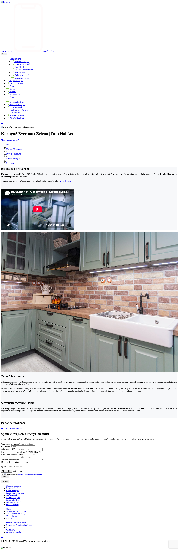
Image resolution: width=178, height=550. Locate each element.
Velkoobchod (11, 516)
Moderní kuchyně (13, 486)
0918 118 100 (7, 51)
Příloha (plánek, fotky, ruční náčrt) (15, 462)
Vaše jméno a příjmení (10, 444)
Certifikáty (10, 530)
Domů (8, 144)
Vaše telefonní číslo (9, 449)
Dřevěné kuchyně (13, 154)
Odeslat (5, 476)
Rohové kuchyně (13, 158)
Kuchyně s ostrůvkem (15, 493)
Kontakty (10, 518)
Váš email (5, 447)
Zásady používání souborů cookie (20, 525)
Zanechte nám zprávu (10, 460)
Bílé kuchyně (11, 495)
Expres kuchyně (13, 497)
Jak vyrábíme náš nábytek (16, 514)
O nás (8, 509)
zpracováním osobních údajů (30, 474)
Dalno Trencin (65, 181)
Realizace (10, 163)
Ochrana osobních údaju (16, 523)
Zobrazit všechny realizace (12, 428)
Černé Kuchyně (12, 490)
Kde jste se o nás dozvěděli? (13, 454)
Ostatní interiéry (12, 504)
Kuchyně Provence (14, 149)
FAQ (8, 527)
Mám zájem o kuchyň (10, 140)
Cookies (5, 481)
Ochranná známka (13, 532)
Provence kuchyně (14, 488)
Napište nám (48, 51)
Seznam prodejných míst (16, 511)
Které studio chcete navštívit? (14, 452)
